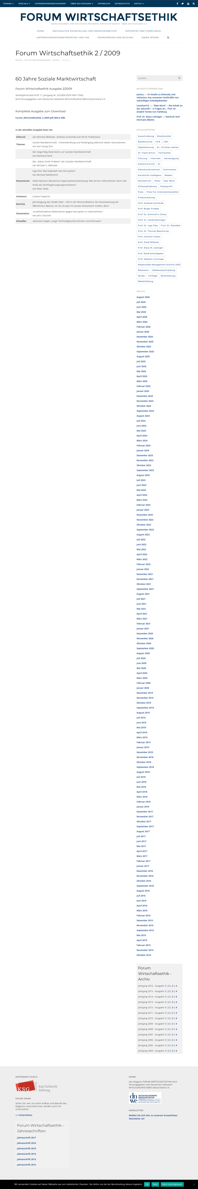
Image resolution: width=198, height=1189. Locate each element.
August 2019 (143, 712)
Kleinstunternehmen (149, 169)
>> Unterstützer (23, 1115)
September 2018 (145, 767)
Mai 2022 (141, 549)
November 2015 (145, 925)
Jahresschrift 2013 (26, 1159)
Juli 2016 (141, 895)
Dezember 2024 (145, 396)
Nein (155, 1184)
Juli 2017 (141, 836)
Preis (140, 192)
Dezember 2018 (145, 752)
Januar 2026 (143, 331)
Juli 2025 (141, 361)
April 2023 (142, 494)
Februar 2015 (144, 945)
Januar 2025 (143, 391)
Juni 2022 (141, 544)
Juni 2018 (141, 781)
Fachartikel (165, 153)
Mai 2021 (141, 608)
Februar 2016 (144, 915)
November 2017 (145, 816)
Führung (142, 158)
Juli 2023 (141, 480)
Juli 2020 (141, 658)
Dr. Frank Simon (146, 153)
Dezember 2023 (145, 455)
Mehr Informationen (172, 1184)
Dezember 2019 (145, 692)
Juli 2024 (141, 420)
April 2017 (142, 851)
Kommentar (169, 169)
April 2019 (142, 732)
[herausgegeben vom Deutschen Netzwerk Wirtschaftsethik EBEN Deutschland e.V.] (99, 20)
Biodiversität (164, 136)
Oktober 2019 (144, 702)
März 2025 (142, 381)
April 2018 (142, 791)
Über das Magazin (81, 3)
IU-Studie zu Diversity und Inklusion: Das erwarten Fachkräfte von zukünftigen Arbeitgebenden (158, 97)
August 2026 (143, 297)
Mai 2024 (141, 430)
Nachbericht (144, 181)
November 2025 (145, 341)
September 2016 (145, 885)
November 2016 (145, 875)
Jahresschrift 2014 (26, 1153)
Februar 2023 (144, 504)
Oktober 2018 (144, 762)
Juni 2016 (141, 900)
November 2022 (145, 519)
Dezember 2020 (145, 633)
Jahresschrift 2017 (26, 1137)
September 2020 (145, 648)
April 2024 (142, 435)
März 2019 (142, 737)
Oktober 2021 (144, 584)
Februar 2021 (144, 623)
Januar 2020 (143, 687)
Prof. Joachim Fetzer (149, 236)
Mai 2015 (141, 935)
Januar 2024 (143, 450)
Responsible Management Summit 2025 (159, 264)
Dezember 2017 (145, 811)
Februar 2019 (144, 742)
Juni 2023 (141, 485)
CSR (166, 142)
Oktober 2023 (144, 465)
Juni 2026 (141, 306)
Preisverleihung (146, 197)
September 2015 (145, 930)
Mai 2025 (141, 371)
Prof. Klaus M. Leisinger (150, 248)
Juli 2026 (141, 302)
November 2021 (145, 579)
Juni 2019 (141, 722)
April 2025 (142, 376)
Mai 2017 (141, 846)
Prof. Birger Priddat (148, 208)
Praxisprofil (166, 186)
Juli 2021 (141, 598)
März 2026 (142, 321)
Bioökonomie (145, 142)
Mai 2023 (141, 490)
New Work (169, 181)
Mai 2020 (141, 668)
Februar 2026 (144, 326)
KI (159, 164)
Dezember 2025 (145, 336)
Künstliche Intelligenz (149, 175)
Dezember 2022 (145, 514)
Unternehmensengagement (50, 3)
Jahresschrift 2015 (26, 1148)
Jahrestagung (171, 158)
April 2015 (142, 940)
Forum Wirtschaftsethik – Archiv (42, 60)
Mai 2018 (141, 786)
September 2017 (145, 826)
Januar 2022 (143, 569)
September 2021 (145, 588)
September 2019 (145, 707)
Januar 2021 (143, 628)
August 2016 (143, 890)
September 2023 (145, 470)
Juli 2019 (141, 717)
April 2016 (142, 905)
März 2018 (142, 796)
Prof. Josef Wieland (148, 242)
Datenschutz (122, 3)
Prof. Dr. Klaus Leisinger (149, 116)
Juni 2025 (141, 366)
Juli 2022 (141, 539)
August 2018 (143, 772)
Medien (168, 175)
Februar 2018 (144, 801)
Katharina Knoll (146, 164)
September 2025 (145, 351)
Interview (156, 158)
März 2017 (142, 856)
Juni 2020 (141, 663)
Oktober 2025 (144, 346)
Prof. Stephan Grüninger (151, 259)
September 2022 (145, 529)
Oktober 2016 (144, 880)
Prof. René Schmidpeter (151, 253)
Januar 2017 (143, 866)
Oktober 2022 (144, 524)
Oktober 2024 (144, 405)
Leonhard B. (143, 105)
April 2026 (142, 316)
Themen (7, 3)
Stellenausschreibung (163, 270)
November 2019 (145, 697)
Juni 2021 (141, 603)
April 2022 (142, 554)
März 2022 (142, 559)
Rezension (143, 270)
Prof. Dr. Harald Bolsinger (152, 220)
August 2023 (143, 475)
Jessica (140, 94)
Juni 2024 (141, 425)
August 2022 (143, 534)
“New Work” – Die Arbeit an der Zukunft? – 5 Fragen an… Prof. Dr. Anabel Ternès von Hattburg (160, 108)
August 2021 (143, 593)
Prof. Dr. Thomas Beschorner (153, 231)
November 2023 (145, 460)
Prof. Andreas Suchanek (151, 203)
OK (147, 1184)
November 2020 (145, 638)
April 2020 (142, 673)
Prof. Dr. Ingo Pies (148, 225)
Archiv (138, 3)
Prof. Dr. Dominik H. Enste (152, 214)
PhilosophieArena (147, 186)
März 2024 (142, 440)
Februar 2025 (144, 386)
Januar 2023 (143, 509)
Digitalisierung (146, 147)
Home (18, 60)
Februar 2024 (144, 445)
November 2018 (145, 757)
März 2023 (142, 499)
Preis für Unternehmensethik (163, 192)
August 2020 (143, 653)
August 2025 (143, 356)
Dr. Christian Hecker (168, 147)
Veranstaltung (168, 276)
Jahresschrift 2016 (26, 1143)
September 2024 (145, 410)
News (157, 181)
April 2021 (142, 613)
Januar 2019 (143, 747)
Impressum (104, 3)
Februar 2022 (144, 564)
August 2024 (143, 415)
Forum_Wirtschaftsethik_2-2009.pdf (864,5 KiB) (40, 117)
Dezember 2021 (145, 574)
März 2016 (142, 910)
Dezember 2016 (145, 870)
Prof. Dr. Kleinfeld (170, 225)
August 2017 (143, 831)
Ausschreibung (146, 136)
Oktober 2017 (144, 821)
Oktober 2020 (144, 643)
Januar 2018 (143, 806)
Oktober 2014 (144, 955)
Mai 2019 (141, 727)
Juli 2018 (141, 776)
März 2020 (142, 678)
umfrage (152, 276)
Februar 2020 (144, 682)
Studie (141, 276)
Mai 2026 (141, 311)
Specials (23, 3)
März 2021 (142, 618)
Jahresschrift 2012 (26, 1164)
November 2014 (145, 950)
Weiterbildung (145, 281)
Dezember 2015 (145, 920)
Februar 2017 (144, 861)
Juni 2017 (141, 841)
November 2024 (145, 400)
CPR (158, 142)
